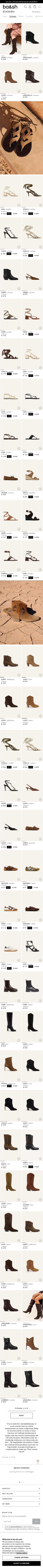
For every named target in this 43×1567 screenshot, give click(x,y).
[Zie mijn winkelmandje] (35, 6)
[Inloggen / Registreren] (29, 6)
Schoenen (13, 16)
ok (36, 1521)
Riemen (21, 16)
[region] (21, 1550)
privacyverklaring (16, 1526)
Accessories (5, 1457)
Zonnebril (29, 16)
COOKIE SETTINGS (21, 1557)
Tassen (5, 16)
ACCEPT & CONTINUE (21, 1563)
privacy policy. (22, 1553)
